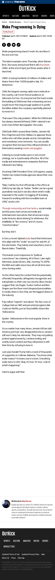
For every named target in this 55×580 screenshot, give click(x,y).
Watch (35, 15)
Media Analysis (15, 22)
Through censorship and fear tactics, (20, 208)
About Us (5, 558)
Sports (6, 15)
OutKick (27, 8)
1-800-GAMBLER (27, 569)
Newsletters (9, 546)
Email (14, 45)
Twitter (9, 45)
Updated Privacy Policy (30, 554)
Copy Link (18, 45)
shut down (44, 64)
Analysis (25, 15)
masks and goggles (32, 148)
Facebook (4, 45)
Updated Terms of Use (11, 554)
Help (43, 554)
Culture (15, 15)
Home (4, 22)
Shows (44, 15)
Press (13, 558)
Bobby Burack (8, 32)
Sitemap (21, 558)
